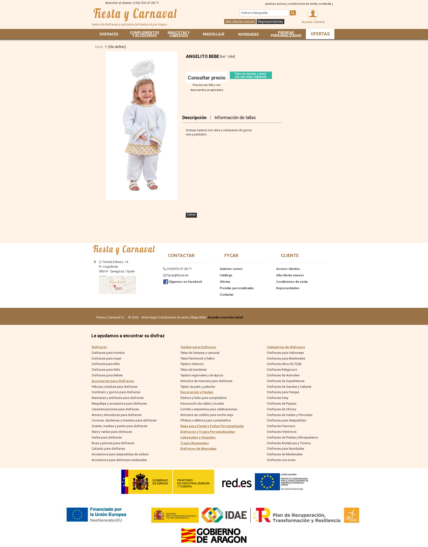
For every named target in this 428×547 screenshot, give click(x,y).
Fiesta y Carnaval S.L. (110, 317)
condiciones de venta (302, 3)
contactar (325, 3)
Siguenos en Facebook (185, 282)
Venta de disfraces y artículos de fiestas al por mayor (134, 14)
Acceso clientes (288, 269)
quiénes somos (275, 3)
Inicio (99, 47)
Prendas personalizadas (237, 288)
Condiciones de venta (292, 282)
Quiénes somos (231, 269)
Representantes (270, 22)
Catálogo (226, 275)
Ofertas (225, 282)
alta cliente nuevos (240, 22)
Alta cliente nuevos (290, 275)
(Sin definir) (117, 47)
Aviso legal (149, 317)
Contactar (227, 294)
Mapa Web (198, 317)
